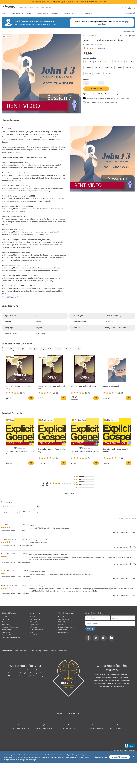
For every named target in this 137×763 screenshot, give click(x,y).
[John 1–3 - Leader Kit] (117, 369)
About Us (5, 617)
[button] (84, 477)
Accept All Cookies (119, 757)
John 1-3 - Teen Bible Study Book (83, 386)
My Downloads (35, 619)
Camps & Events (69, 13)
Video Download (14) (73, 349)
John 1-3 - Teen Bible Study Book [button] (22, 545)
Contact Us (5, 619)
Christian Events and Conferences (55, 650)
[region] (68, 757)
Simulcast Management (65, 627)
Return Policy (34, 624)
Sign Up (90, 628)
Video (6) (21, 349)
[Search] (122, 7)
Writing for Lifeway (8, 635)
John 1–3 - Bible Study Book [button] (20, 562)
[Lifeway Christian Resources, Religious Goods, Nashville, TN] (130, 746)
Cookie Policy (71, 757)
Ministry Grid (61, 617)
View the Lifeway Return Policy (107, 102)
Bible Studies (16, 13)
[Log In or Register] (129, 7)
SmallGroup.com (63, 632)
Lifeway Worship (63, 619)
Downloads (61, 624)
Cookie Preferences (36, 629)
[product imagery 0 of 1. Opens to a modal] (41, 73)
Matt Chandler (91, 44)
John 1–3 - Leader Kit (111, 386)
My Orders (33, 617)
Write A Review (68, 493)
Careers (4, 622)
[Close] (133, 756)
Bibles (4, 13)
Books (29, 13)
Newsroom (5, 624)
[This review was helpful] (130, 532)
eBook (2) (33, 349)
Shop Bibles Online (21, 650)
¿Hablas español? (129, 31)
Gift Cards (33, 627)
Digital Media (41, 13)
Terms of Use (6, 632)
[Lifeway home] (8, 7)
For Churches (85, 13)
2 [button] (69, 603)
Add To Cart (97, 88)
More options (20, 448)
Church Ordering (35, 650)
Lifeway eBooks (62, 629)
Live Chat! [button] (33, 634)
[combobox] (71, 7)
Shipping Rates (35, 622)
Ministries (55, 13)
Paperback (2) (46, 349)
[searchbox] (18, 506)
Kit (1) (58, 349)
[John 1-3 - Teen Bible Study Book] (85, 369)
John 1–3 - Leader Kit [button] (18, 530)
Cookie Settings (101, 757)
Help (31, 632)
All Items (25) (8, 349)
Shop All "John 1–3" (10, 297)
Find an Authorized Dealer (11, 637)
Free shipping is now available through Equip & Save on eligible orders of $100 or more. (68, 2)
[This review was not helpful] (134, 532)
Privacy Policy (6, 629)
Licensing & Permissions (10, 627)
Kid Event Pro (62, 622)
